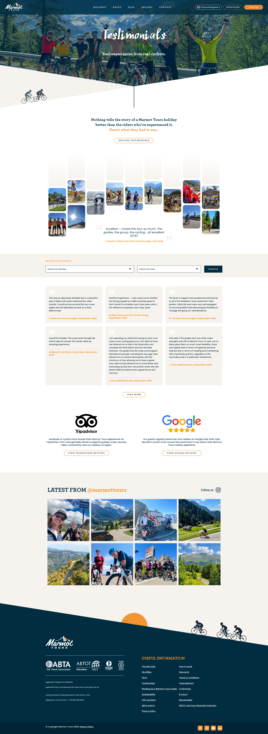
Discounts (184, 672)
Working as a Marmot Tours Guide (159, 688)
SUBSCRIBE (233, 7)
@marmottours (107, 490)
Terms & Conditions (189, 677)
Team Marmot (186, 683)
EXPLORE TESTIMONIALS (134, 140)
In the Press (185, 688)
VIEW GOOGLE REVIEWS (182, 453)
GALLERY (147, 7)
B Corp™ (183, 694)
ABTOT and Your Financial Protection (197, 705)
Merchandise (185, 700)
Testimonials (148, 683)
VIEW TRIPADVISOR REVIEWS (86, 453)
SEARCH (213, 269)
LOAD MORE (134, 395)
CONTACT (165, 7)
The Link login (148, 666)
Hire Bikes (146, 672)
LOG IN (253, 7)
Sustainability (148, 694)
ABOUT (117, 7)
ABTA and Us (148, 705)
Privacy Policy (148, 711)
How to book (185, 666)
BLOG (131, 7)
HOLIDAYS (99, 7)
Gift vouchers (149, 700)
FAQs (144, 677)
